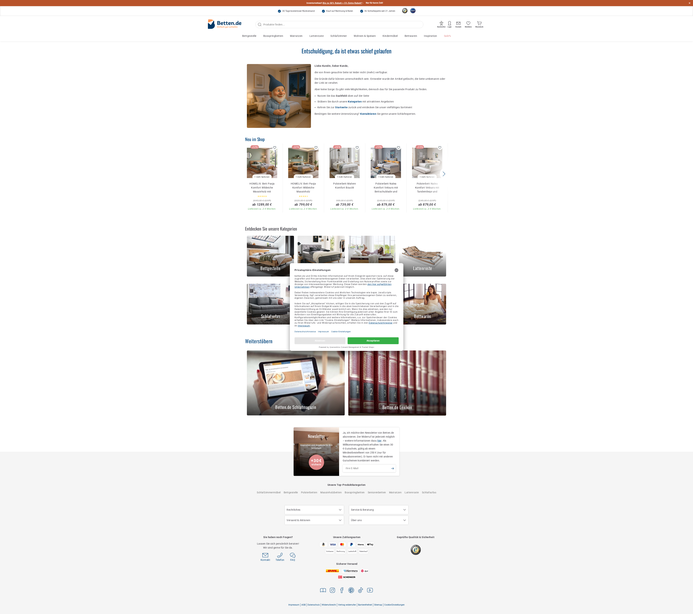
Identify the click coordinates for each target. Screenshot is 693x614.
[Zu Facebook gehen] (342, 590)
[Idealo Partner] (413, 10)
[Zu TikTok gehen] (360, 590)
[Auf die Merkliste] (275, 147)
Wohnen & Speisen (365, 35)
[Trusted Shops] (404, 10)
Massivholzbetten (331, 492)
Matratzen (296, 35)
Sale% (447, 35)
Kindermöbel (390, 35)
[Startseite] (224, 24)
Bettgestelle (249, 35)
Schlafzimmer (338, 35)
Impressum (293, 605)
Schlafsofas (429, 492)
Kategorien (355, 101)
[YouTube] (370, 590)
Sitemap (378, 605)
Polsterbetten (309, 492)
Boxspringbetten (273, 35)
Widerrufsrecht (329, 605)
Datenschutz (314, 605)
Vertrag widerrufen (347, 605)
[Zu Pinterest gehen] (351, 590)
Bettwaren (411, 35)
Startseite (341, 107)
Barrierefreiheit (365, 605)
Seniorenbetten (377, 492)
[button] (444, 174)
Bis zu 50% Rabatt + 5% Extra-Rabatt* (342, 3)
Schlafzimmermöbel (269, 492)
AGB (303, 605)
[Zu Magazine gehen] (323, 590)
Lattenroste (317, 35)
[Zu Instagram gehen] (332, 590)
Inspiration (430, 35)
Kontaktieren (368, 113)
